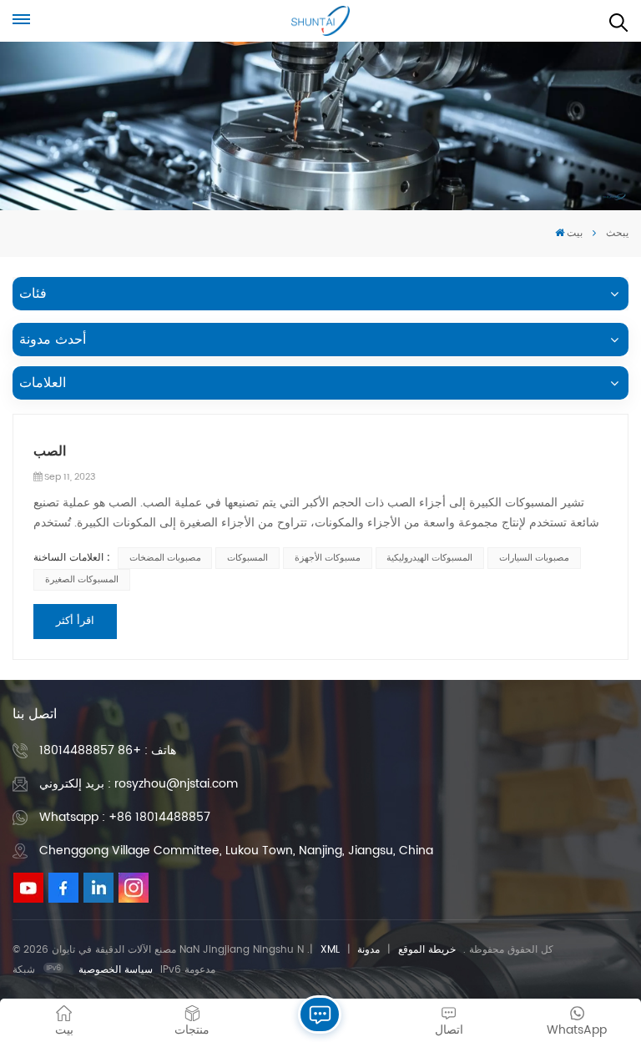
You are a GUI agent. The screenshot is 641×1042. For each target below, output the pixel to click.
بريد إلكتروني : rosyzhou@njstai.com (138, 783)
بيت (575, 233)
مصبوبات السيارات (534, 558)
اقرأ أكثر (75, 621)
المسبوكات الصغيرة (82, 579)
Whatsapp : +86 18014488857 (124, 817)
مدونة (368, 950)
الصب (49, 451)
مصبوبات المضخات (165, 558)
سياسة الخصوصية (115, 970)
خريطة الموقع (427, 950)
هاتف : (107, 750)
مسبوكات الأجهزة (328, 558)
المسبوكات (247, 558)
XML (330, 950)
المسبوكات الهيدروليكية (429, 558)
